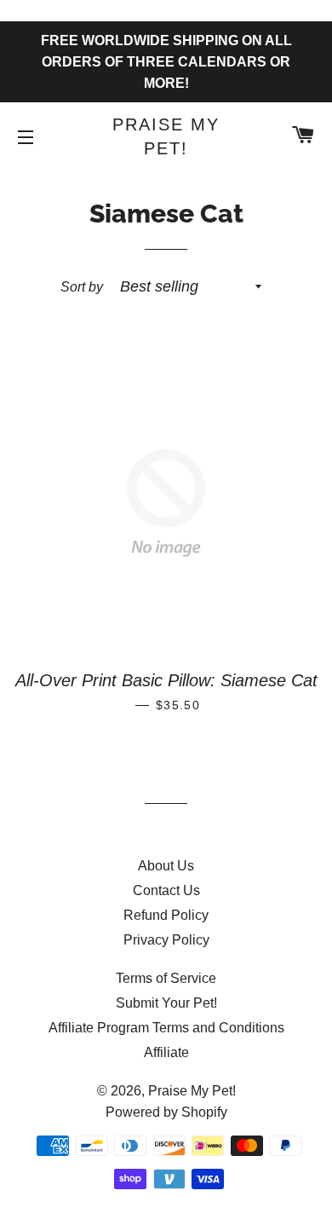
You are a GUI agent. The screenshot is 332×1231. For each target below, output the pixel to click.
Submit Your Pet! (166, 1003)
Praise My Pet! (166, 136)
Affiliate (166, 1052)
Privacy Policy (166, 940)
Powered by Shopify (166, 1112)
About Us (166, 865)
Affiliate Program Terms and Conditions (166, 1027)
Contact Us (166, 890)
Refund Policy (166, 915)
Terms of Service (166, 978)
